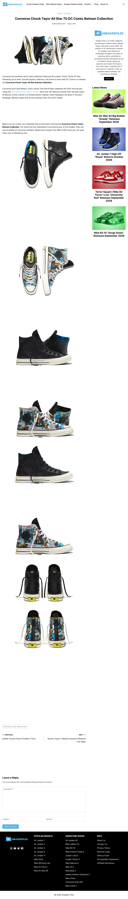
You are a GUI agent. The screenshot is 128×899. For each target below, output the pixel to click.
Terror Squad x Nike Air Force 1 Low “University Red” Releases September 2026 (109, 196)
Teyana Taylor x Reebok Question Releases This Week (66, 738)
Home (59, 13)
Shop (96, 4)
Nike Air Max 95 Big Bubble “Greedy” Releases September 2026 (109, 118)
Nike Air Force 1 (41, 867)
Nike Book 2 (71, 871)
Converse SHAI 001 (74, 882)
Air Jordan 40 (72, 840)
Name (6, 819)
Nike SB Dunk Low (42, 863)
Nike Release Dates (54, 4)
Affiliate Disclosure (105, 863)
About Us (104, 4)
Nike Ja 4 (70, 867)
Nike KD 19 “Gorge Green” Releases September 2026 (109, 234)
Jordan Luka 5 (72, 855)
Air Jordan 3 (39, 844)
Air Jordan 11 (40, 855)
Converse (67, 13)
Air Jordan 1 (39, 840)
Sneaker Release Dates (73, 4)
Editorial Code (103, 852)
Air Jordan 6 (39, 852)
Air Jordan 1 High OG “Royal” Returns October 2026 (109, 156)
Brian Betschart (60, 24)
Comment (8, 789)
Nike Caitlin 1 (71, 886)
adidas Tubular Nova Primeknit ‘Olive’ (19, 737)
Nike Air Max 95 (41, 871)
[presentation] (109, 101)
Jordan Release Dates (35, 4)
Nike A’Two (70, 878)
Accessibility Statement (108, 859)
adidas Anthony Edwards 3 (78, 874)
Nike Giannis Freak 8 (75, 852)
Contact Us (102, 844)
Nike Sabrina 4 (72, 863)
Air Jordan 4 (39, 848)
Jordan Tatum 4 (73, 859)
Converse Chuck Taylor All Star (25, 92)
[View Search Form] (124, 4)
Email (49, 819)
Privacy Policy (103, 848)
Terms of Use (103, 855)
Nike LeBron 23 (72, 844)
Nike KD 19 (70, 848)
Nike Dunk (38, 859)
